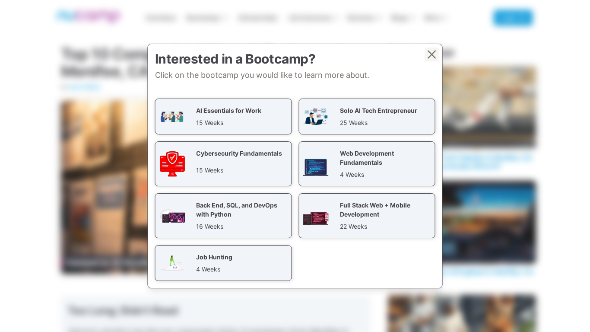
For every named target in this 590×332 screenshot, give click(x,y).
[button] (223, 116)
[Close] (432, 54)
